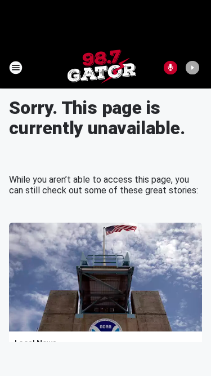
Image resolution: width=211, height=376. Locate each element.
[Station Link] (102, 68)
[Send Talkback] (170, 67)
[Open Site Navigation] (16, 67)
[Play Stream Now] (192, 67)
